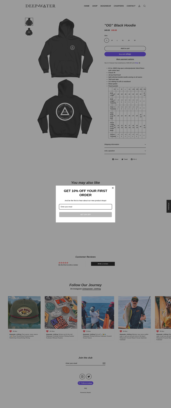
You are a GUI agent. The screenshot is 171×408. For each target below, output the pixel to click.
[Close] (112, 188)
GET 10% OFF (85, 214)
